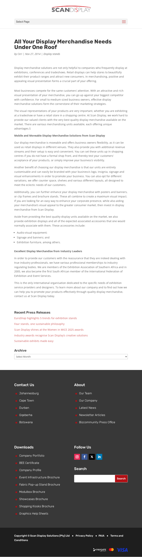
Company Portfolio (31, 455)
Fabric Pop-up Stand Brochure (39, 484)
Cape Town (26, 400)
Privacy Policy (84, 535)
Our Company (88, 400)
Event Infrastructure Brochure (39, 477)
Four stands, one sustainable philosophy (39, 324)
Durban (24, 407)
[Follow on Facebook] (84, 457)
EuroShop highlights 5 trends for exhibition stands (45, 318)
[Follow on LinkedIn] (99, 457)
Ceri (20, 54)
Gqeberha (25, 415)
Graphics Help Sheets (33, 513)
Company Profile (30, 470)
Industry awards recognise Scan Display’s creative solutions (51, 335)
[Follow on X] (92, 457)
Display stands (51, 54)
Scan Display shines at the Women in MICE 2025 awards (49, 329)
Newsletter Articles (92, 415)
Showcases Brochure (33, 499)
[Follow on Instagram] (77, 457)
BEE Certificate (29, 463)
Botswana (26, 422)
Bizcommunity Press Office (97, 422)
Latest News (87, 407)
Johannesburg (29, 393)
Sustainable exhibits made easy (33, 341)
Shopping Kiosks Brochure (36, 506)
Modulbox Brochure (32, 492)
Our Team (85, 393)
